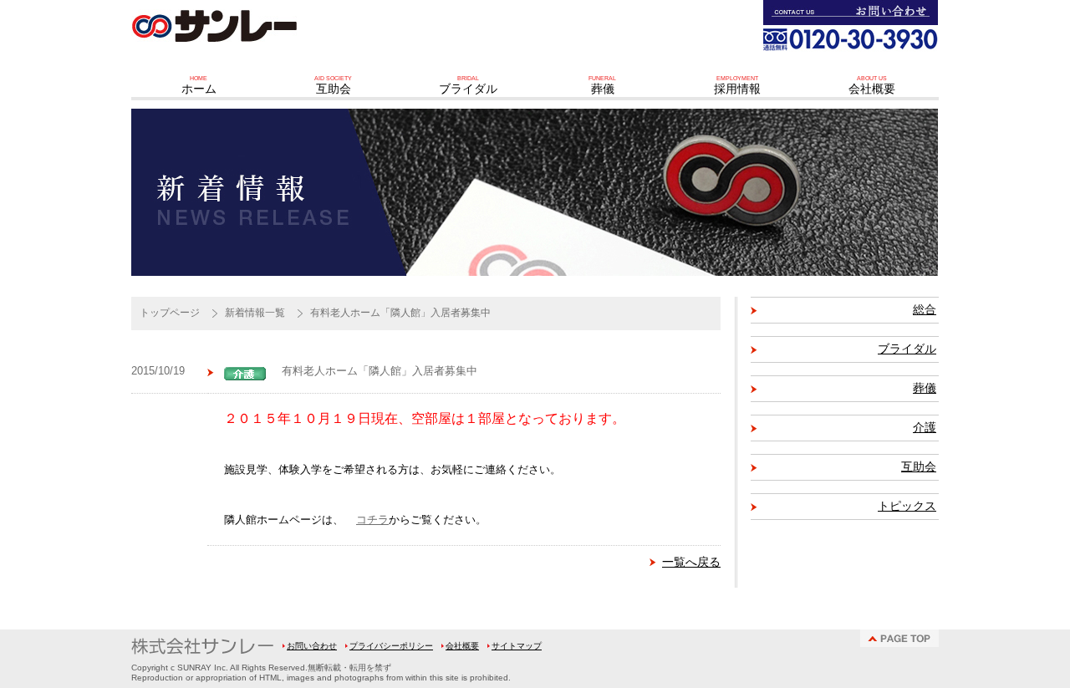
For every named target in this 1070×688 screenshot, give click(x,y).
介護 (924, 427)
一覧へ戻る (691, 561)
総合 (924, 309)
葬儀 (924, 388)
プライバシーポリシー (391, 645)
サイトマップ (517, 645)
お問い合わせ (312, 645)
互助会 (918, 467)
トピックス (907, 506)
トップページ (170, 313)
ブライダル (907, 349)
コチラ (372, 520)
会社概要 (462, 645)
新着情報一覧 (255, 313)
